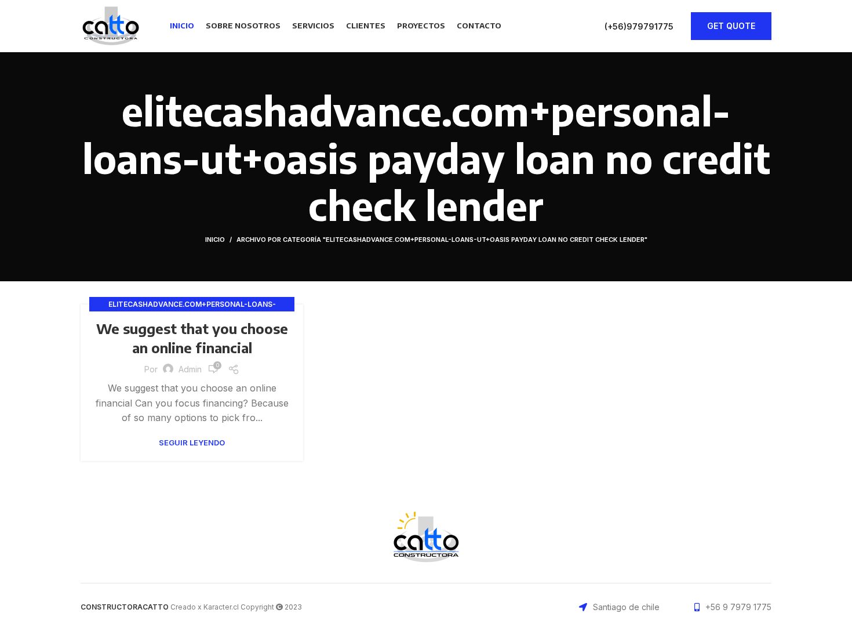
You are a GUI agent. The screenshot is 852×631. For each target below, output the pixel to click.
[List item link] (732, 607)
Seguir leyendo (192, 443)
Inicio (215, 239)
